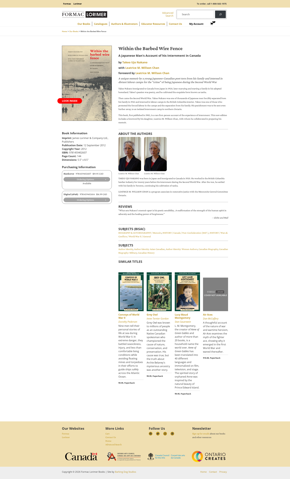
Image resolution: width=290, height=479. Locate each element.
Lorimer (66, 437)
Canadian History (146, 252)
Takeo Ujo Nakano (134, 62)
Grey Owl (152, 314)
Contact (213, 471)
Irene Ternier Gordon (158, 318)
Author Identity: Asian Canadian (149, 249)
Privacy (223, 471)
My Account (196, 24)
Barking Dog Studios (125, 471)
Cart (107, 433)
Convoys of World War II (128, 316)
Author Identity (125, 249)
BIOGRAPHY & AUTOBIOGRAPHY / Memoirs (139, 232)
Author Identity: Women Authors (182, 249)
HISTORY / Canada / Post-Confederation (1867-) (186, 232)
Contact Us (110, 437)
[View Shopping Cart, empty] (211, 24)
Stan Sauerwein (183, 321)
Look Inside (69, 101)
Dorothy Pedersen (127, 321)
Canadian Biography (208, 249)
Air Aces (208, 314)
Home (108, 441)
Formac (65, 433)
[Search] (220, 14)
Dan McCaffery (210, 318)
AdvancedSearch (167, 14)
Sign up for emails (200, 433)
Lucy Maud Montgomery (182, 316)
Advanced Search (113, 444)
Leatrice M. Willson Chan (142, 68)
